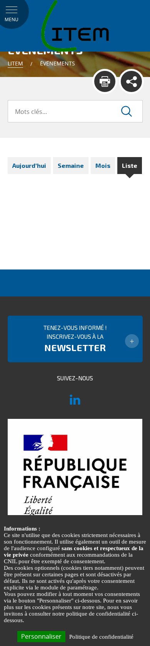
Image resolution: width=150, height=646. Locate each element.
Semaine (71, 165)
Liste (129, 165)
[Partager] (131, 81)
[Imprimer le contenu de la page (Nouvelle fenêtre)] (104, 81)
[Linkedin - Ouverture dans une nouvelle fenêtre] (75, 403)
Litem (15, 63)
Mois (102, 165)
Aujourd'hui (29, 165)
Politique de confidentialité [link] (101, 637)
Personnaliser (41, 636)
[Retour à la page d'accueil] (75, 25)
